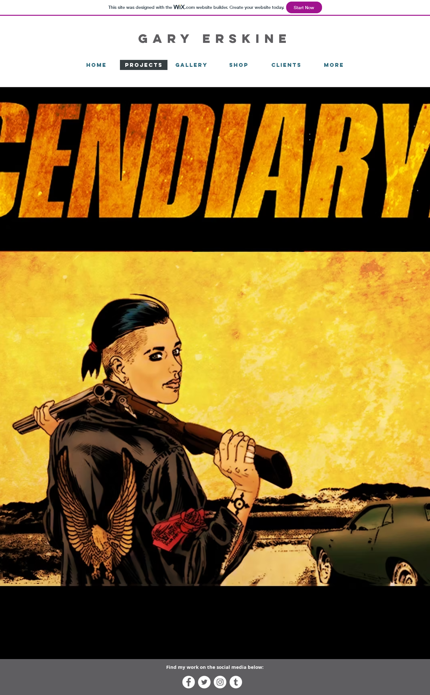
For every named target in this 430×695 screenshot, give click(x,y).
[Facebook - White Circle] (188, 682)
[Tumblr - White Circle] (235, 682)
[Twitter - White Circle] (204, 682)
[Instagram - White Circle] (220, 682)
